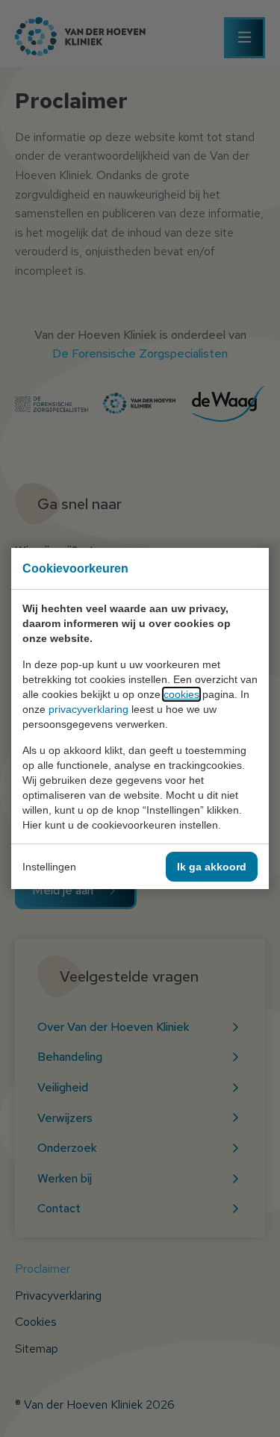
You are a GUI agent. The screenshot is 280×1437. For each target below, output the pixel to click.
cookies (181, 694)
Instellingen (49, 867)
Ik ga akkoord (211, 867)
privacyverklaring (88, 709)
